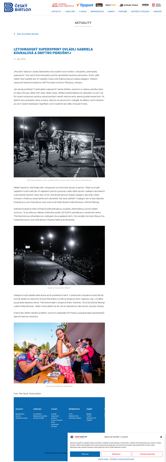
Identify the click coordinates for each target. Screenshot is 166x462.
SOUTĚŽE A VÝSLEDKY (126, 410)
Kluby (53, 422)
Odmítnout (116, 454)
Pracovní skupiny (56, 420)
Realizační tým (74, 416)
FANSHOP (143, 409)
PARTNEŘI (107, 409)
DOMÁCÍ (89, 409)
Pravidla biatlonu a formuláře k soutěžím (129, 427)
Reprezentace (20, 414)
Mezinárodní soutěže (40, 416)
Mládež (89, 414)
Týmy (71, 414)
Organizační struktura (55, 417)
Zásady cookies (103, 459)
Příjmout (85, 454)
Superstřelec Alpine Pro (128, 432)
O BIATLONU (37, 409)
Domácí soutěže (38, 418)
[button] (161, 437)
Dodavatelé (108, 416)
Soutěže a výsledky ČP (128, 417)
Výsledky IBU (126, 420)
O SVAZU (54, 409)
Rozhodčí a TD (91, 418)
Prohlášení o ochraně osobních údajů (122, 459)
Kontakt (53, 414)
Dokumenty (55, 424)
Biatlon (124, 422)
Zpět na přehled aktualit (28, 34)
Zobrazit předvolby (147, 454)
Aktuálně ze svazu (21, 418)
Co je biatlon (37, 414)
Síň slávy (54, 426)
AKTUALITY (19, 409)
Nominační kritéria (75, 418)
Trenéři (89, 416)
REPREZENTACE (74, 409)
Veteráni (89, 420)
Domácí (18, 416)
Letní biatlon (126, 424)
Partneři (107, 414)
